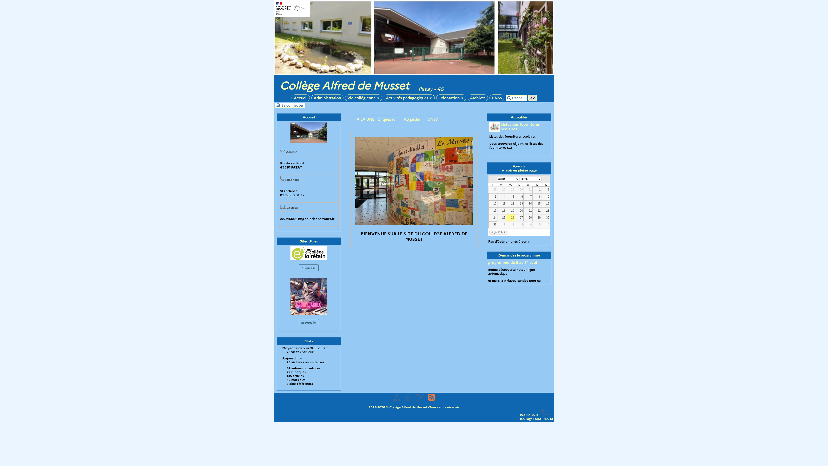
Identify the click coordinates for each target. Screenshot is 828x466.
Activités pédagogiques (409, 98)
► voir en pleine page (519, 170)
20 (521, 210)
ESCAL (538, 419)
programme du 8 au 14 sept (512, 262)
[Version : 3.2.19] (545, 415)
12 (512, 203)
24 (494, 217)
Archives (478, 98)
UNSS (497, 98)
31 (530, 189)
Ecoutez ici (309, 322)
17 (494, 210)
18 (503, 210)
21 (530, 210)
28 (503, 189)
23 (547, 210)
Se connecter (292, 105)
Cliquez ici (308, 268)
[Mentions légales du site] (408, 399)
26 (512, 217)
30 (521, 189)
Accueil (300, 98)
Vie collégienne (363, 98)
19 (512, 210)
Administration (327, 98)
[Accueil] (414, 74)
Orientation (451, 98)
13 (521, 203)
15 (539, 203)
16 (547, 203)
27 (494, 189)
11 (503, 203)
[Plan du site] (396, 399)
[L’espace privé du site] (420, 399)
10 (494, 203)
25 (503, 217)
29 (512, 189)
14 (530, 203)
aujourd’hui (498, 232)
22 (539, 210)
